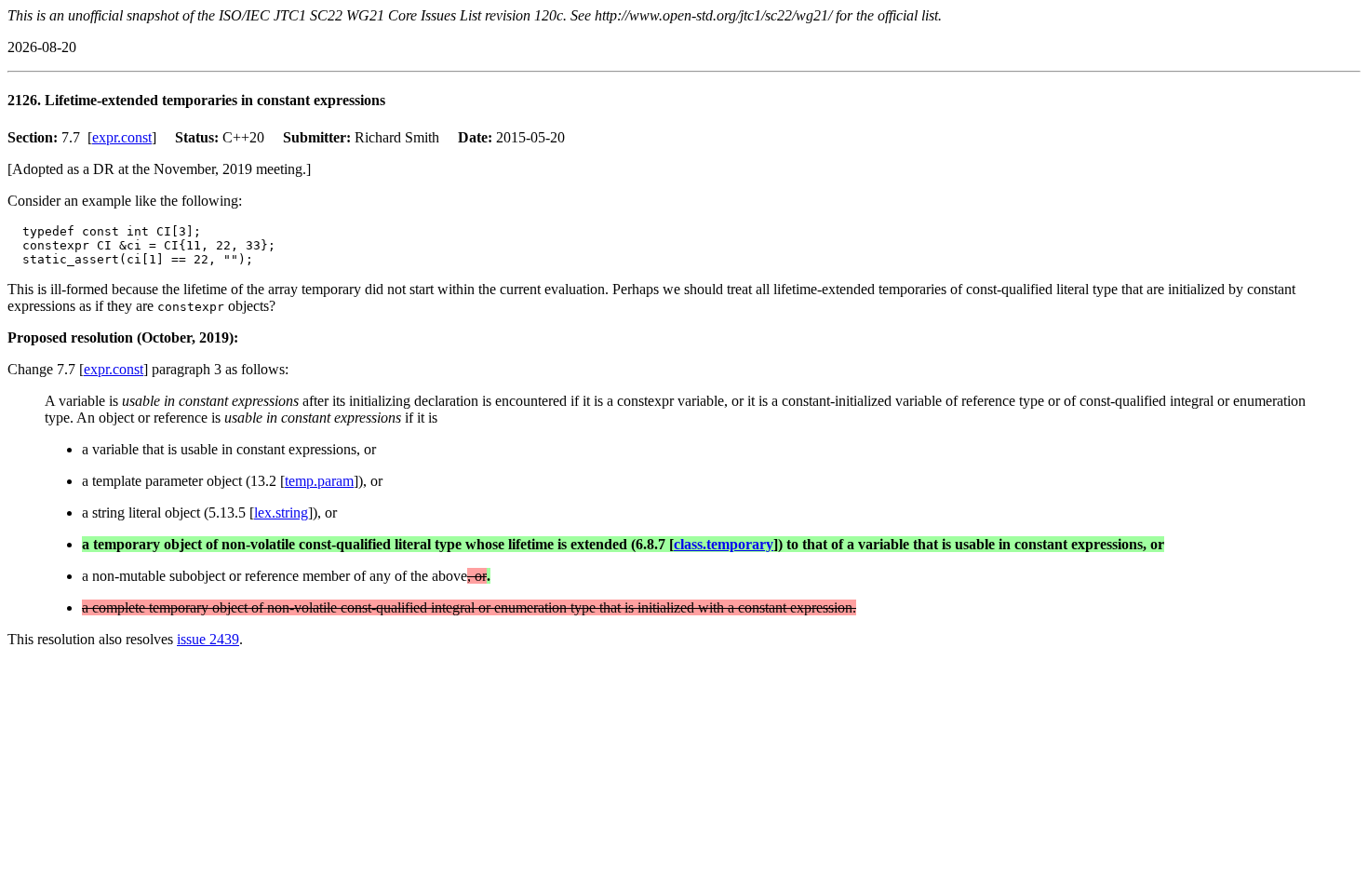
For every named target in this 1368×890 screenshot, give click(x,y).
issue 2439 (208, 639)
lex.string (281, 512)
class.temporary (723, 544)
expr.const (122, 137)
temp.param (319, 481)
